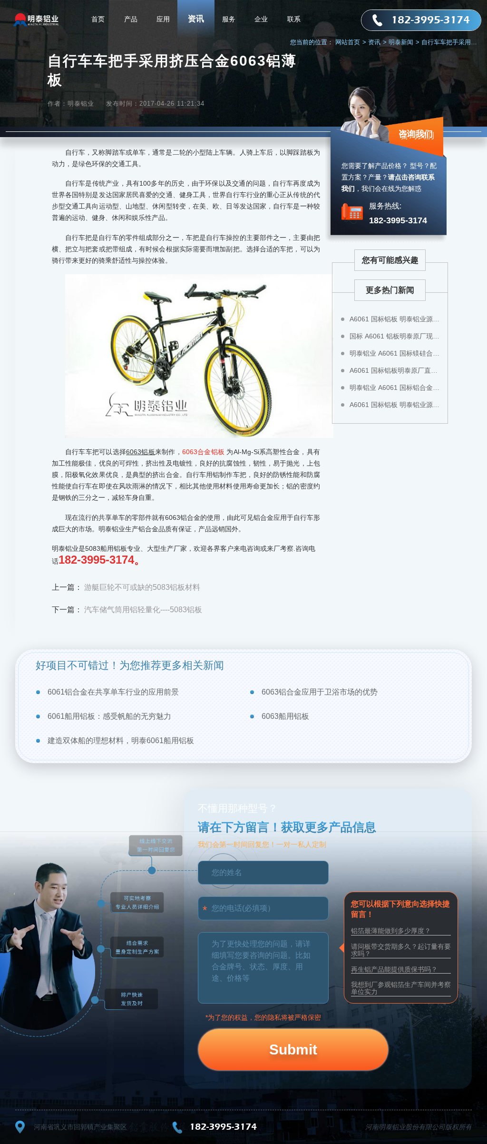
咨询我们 (416, 134)
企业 (261, 19)
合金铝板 (210, 452)
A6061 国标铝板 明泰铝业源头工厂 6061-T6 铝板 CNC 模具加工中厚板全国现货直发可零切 (395, 404)
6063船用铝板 (285, 716)
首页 (98, 19)
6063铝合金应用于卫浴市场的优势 (320, 692)
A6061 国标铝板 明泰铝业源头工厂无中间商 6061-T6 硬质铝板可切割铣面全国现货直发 (395, 319)
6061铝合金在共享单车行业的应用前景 (113, 692)
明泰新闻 (404, 42)
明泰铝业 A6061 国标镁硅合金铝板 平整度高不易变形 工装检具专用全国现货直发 (395, 353)
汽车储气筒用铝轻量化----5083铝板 (143, 610)
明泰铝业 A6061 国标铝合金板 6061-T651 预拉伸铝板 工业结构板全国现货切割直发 (395, 387)
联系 (294, 19)
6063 (189, 452)
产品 (130, 19)
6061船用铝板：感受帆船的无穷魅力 (109, 716)
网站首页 (350, 42)
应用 (163, 19)
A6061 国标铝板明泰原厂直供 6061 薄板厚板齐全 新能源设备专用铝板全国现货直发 (395, 370)
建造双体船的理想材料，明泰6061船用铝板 (121, 740)
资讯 (196, 18)
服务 (228, 19)
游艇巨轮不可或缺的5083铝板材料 (142, 587)
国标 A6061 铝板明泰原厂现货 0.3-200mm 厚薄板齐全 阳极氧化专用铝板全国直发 (395, 336)
